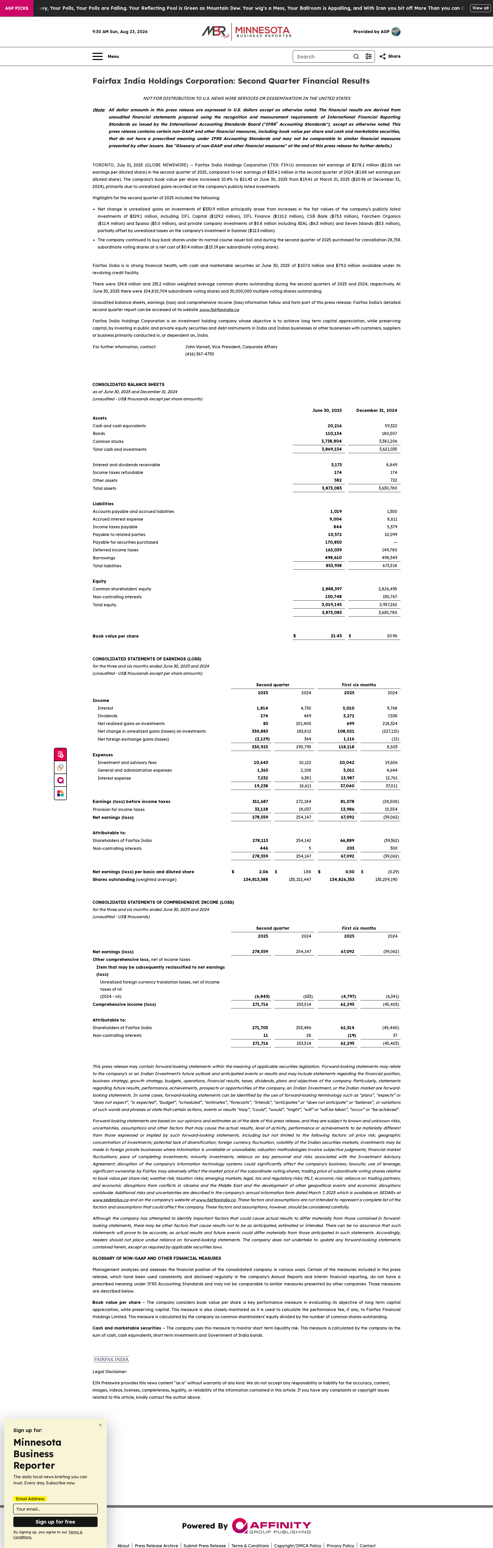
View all (480, 8)
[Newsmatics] (60, 793)
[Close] (100, 1425)
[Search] (356, 56)
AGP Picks (16, 8)
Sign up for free (55, 1522)
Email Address (30, 1498)
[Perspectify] (60, 767)
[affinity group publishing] (60, 780)
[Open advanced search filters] (368, 56)
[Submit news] (60, 754)
